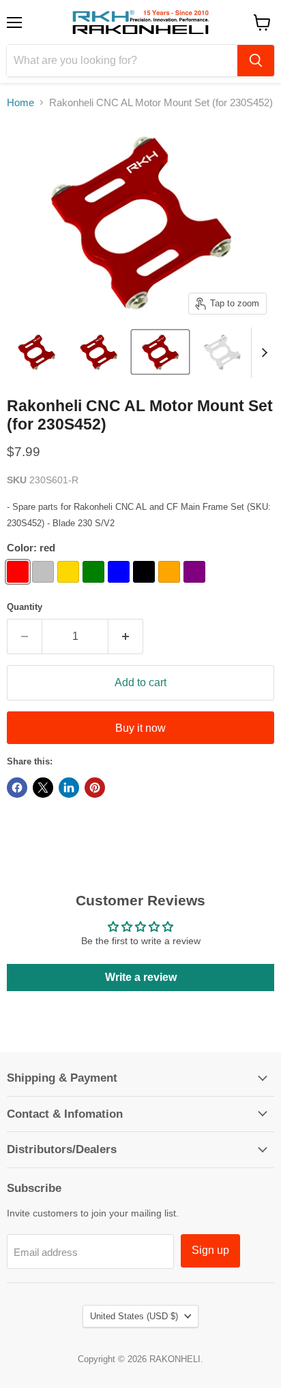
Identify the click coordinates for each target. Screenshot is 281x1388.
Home (20, 102)
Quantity (24, 607)
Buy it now (140, 728)
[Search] (255, 60)
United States (134, 1316)
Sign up (210, 1250)
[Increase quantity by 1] (125, 636)
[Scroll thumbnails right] (262, 352)
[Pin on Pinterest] (95, 787)
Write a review (141, 977)
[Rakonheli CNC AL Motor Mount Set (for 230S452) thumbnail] (36, 352)
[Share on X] (43, 787)
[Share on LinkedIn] (69, 787)
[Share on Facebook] (17, 787)
